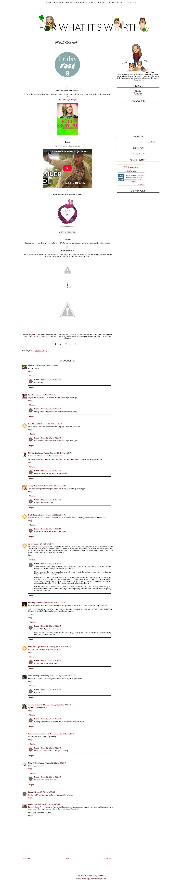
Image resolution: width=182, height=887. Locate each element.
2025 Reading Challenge (131, 169)
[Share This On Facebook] (57, 346)
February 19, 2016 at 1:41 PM (52, 424)
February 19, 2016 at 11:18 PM (55, 603)
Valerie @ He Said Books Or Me (40, 734)
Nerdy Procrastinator (36, 515)
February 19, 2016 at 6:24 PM (55, 515)
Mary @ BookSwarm (36, 763)
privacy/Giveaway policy (111, 2)
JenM (30, 544)
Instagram (138, 95)
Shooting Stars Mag (35, 603)
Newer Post (27, 858)
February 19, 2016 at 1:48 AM (48, 366)
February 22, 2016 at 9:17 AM (50, 564)
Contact (131, 2)
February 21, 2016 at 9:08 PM (55, 763)
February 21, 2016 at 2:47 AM (65, 676)
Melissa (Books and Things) (39, 453)
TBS (60, 100)
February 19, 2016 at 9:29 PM (43, 544)
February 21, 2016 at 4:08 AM (60, 705)
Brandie (31, 395)
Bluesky (138, 91)
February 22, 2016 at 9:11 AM (50, 529)
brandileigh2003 (34, 424)
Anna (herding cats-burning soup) (41, 676)
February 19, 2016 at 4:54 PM (61, 453)
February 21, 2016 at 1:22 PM (63, 734)
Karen (36, 380)
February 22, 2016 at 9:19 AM (50, 719)
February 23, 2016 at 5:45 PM (49, 804)
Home (49, 2)
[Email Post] (46, 351)
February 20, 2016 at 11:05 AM (60, 647)
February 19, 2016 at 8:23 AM (45, 395)
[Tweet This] (62, 346)
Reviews (58, 2)
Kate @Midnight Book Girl (38, 647)
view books (141, 184)
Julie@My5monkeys (36, 486)
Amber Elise (33, 804)
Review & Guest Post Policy (81, 2)
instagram (32, 334)
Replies (33, 376)
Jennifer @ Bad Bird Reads (38, 705)
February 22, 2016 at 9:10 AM (50, 438)
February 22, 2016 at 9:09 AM (50, 380)
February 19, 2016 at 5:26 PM (55, 486)
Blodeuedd (32, 366)
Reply (30, 371)
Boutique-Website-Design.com (95, 879)
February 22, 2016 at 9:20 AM (50, 777)
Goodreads (67, 239)
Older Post (108, 858)
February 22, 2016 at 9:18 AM (50, 626)
